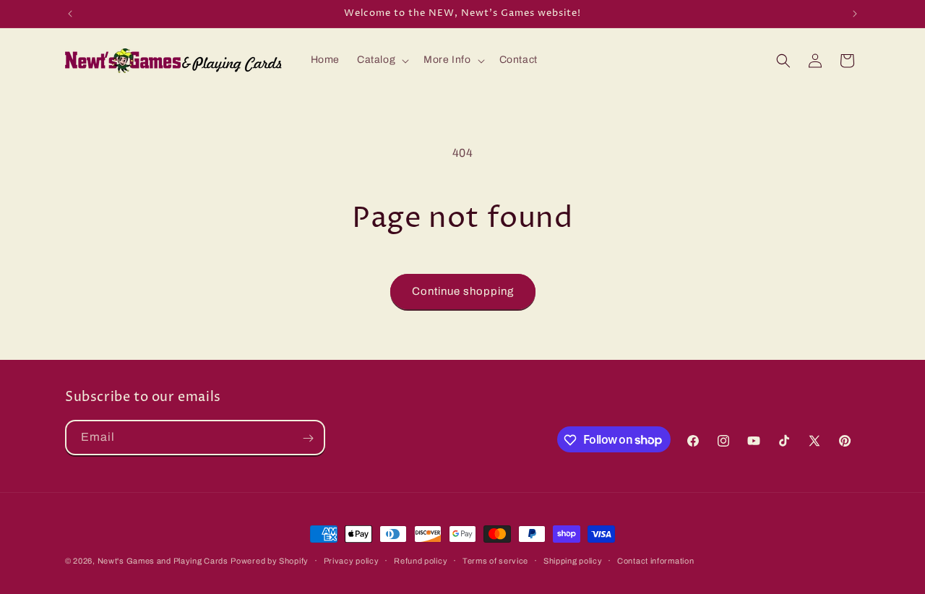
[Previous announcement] (70, 13)
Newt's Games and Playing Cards (163, 560)
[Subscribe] (308, 438)
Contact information (655, 560)
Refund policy (420, 560)
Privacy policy (351, 560)
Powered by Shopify (270, 560)
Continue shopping (463, 291)
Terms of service (495, 560)
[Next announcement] (855, 13)
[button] (381, 60)
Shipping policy (573, 560)
